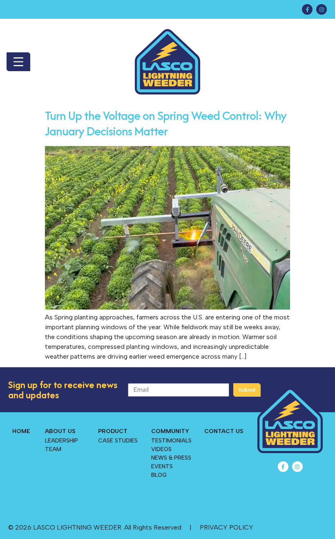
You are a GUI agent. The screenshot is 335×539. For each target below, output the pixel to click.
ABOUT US (60, 431)
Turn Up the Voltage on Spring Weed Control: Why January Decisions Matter (165, 123)
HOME (21, 431)
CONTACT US (223, 431)
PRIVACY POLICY (226, 527)
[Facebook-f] (307, 9)
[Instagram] (321, 9)
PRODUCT (112, 431)
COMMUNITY (170, 431)
